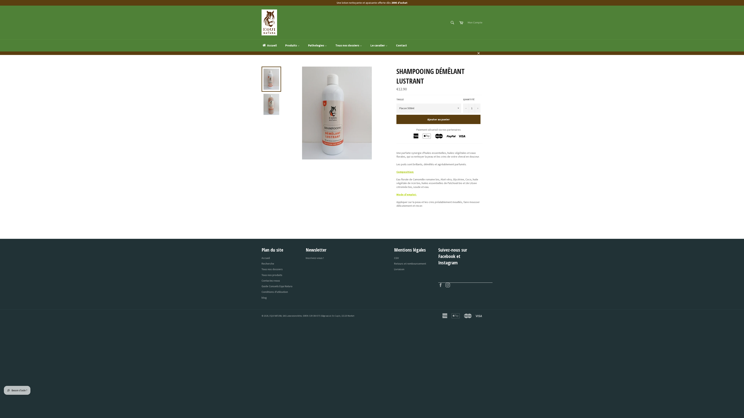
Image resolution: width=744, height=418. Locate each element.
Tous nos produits (272, 275)
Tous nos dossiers (272, 269)
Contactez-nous (271, 280)
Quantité (468, 99)
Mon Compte (475, 22)
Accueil (266, 258)
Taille (400, 99)
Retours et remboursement (410, 263)
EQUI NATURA (276, 315)
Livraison (399, 269)
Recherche (268, 263)
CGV (396, 258)
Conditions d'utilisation (275, 292)
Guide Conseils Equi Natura (277, 286)
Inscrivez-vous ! (315, 258)
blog (264, 297)
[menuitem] (269, 45)
